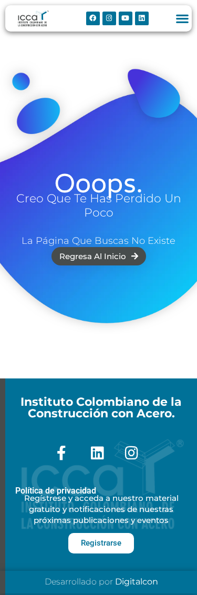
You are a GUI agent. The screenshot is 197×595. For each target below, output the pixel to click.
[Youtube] (125, 18)
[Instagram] (109, 18)
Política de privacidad (55, 491)
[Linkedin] (142, 18)
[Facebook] (93, 18)
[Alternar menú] (182, 18)
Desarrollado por (101, 582)
